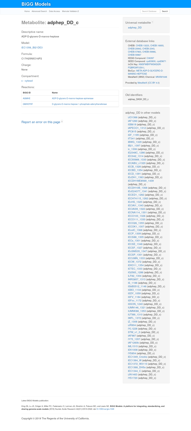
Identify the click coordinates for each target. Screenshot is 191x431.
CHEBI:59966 (149, 51)
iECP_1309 (134, 233)
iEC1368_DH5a (137, 367)
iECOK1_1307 (136, 226)
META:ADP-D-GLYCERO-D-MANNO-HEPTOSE (145, 72)
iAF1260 (133, 120)
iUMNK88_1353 (137, 311)
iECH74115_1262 (138, 198)
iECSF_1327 (135, 247)
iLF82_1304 (135, 275)
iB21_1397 (134, 145)
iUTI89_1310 (135, 314)
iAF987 (132, 335)
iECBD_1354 (135, 170)
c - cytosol (27, 80)
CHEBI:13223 (142, 45)
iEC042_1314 (136, 156)
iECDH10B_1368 (138, 187)
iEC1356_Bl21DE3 (32, 47)
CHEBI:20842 (134, 48)
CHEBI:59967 (134, 54)
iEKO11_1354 (136, 265)
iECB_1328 (134, 166)
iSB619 (132, 124)
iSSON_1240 (135, 304)
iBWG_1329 (135, 141)
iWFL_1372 (135, 318)
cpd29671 (161, 61)
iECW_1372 (135, 261)
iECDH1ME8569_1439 (141, 180)
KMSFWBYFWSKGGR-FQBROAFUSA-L (144, 66)
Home (27, 11)
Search (165, 11)
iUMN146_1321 (137, 307)
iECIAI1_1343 (136, 205)
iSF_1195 (134, 134)
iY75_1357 (134, 339)
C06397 (150, 58)
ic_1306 (133, 149)
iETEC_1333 (135, 268)
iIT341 (132, 138)
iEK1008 (133, 349)
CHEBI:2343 (148, 48)
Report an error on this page (41, 121)
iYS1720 (133, 377)
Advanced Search (39, 11)
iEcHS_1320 (135, 201)
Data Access (54, 11)
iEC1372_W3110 (138, 363)
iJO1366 (133, 117)
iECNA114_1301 (138, 212)
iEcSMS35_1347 (138, 251)
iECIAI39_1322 (137, 208)
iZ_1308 (133, 321)
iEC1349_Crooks (138, 356)
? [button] (61, 121)
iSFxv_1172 (135, 300)
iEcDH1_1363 (136, 177)
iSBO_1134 (135, 289)
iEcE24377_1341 (138, 191)
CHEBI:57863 (134, 51)
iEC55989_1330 (137, 159)
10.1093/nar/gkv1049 (105, 409)
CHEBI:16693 (156, 45)
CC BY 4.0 (154, 82)
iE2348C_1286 (137, 152)
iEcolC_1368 (135, 230)
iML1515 (133, 346)
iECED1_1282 (136, 194)
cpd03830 (151, 61)
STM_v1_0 (134, 332)
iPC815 (132, 131)
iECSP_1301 (135, 254)
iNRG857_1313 (137, 279)
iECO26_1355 (136, 223)
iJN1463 (133, 374)
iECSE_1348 (135, 244)
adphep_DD (135, 27)
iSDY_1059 (134, 293)
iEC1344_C (135, 370)
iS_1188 (133, 282)
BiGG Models (36, 3)
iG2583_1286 (136, 272)
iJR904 (132, 325)
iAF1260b (134, 342)
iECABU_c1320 (137, 163)
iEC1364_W (135, 360)
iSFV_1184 (134, 297)
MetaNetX (142, 82)
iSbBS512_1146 (137, 286)
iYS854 (132, 353)
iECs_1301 (134, 240)
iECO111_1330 (137, 219)
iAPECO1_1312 (137, 127)
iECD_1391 (135, 173)
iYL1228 (133, 328)
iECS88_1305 (136, 237)
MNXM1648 (161, 76)
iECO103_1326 (137, 215)
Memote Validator (69, 11)
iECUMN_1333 (137, 258)
